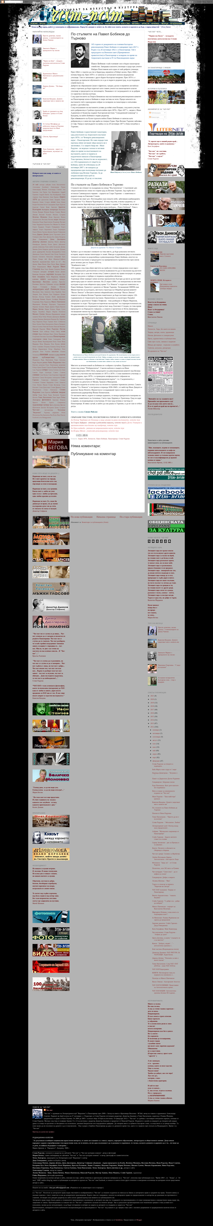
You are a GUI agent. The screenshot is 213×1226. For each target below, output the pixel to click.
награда (35, 319)
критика (54, 282)
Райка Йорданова (54, 362)
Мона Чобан (42, 317)
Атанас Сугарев (44, 202)
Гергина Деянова (47, 232)
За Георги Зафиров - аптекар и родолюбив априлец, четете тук (98, 423)
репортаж (42, 365)
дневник (35, 247)
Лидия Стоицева (40, 287)
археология (44, 199)
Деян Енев (42, 237)
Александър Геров (58, 187)
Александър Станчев (55, 189)
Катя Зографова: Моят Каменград (164, 929)
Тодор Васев (42, 395)
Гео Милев (54, 224)
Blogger (139, 1220)
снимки (36, 375)
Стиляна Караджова (46, 382)
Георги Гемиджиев (53, 227)
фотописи (46, 400)
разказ (45, 362)
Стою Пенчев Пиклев (40, 385)
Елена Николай (45, 254)
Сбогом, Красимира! (50, 137)
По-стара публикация (131, 516)
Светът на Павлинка (158, 266)
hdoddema (119, 1220)
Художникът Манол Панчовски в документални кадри (53, 76)
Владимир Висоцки (59, 222)
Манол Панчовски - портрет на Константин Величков (163, 908)
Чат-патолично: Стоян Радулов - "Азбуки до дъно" (164, 933)
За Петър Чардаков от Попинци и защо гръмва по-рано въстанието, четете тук (105, 420)
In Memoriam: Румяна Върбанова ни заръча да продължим (165, 919)
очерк (35, 334)
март (155, 757)
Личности (91, 439)
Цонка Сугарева (60, 407)
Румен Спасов (47, 367)
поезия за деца (54, 355)
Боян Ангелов (51, 207)
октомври (156, 733)
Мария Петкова (50, 309)
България (37, 209)
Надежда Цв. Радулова (58, 319)
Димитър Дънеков (40, 242)
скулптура (48, 372)
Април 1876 (82, 439)
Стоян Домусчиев (44, 387)
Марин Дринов (50, 307)
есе (46, 259)
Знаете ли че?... (56, 262)
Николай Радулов (39, 329)
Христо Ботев (39, 402)
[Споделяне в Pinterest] (86, 435)
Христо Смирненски (57, 402)
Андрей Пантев (44, 194)
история (51, 272)
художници (38, 405)
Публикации (156, 113)
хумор (46, 405)
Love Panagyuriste (45, 417)
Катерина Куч (60, 274)
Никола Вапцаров (59, 324)
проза (35, 357)
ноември (156, 730)
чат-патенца (48, 410)
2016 (152, 713)
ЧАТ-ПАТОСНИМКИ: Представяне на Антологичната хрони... (165, 986)
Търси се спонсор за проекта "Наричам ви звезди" (163, 885)
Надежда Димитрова (44, 319)
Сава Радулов (37, 370)
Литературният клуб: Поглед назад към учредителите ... (165, 827)
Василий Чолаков (45, 214)
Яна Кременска (45, 415)
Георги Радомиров (59, 229)
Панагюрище (113, 439)
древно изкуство (54, 249)
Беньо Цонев (61, 202)
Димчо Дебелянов (59, 244)
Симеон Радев (38, 372)
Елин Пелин (54, 254)
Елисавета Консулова (46, 256)
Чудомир (47, 412)
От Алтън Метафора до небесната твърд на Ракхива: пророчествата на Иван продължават (53, 127)
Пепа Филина (55, 344)
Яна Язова (53, 415)
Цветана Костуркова (47, 407)
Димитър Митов (53, 242)
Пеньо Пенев (57, 341)
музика (62, 317)
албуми (48, 185)
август (155, 740)
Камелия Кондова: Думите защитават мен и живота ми (53, 100)
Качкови (62, 277)
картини (50, 274)
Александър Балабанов (41, 187)
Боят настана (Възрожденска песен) (165, 949)
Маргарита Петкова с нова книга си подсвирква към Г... (165, 913)
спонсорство (56, 377)
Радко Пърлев (37, 362)
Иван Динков (60, 264)
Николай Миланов (59, 326)
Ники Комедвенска (48, 324)
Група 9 (56, 232)
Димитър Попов (46, 244)
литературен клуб (41, 289)
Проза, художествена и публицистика (162, 339)
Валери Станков (55, 212)
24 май (35, 185)
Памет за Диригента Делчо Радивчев (166, 779)
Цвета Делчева (55, 405)
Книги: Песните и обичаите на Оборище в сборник (163, 849)
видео (56, 219)
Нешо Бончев (37, 324)
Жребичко (36, 262)
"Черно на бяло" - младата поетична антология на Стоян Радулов (54, 63)
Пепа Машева (45, 344)
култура (56, 284)
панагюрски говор (40, 339)
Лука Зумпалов (45, 292)
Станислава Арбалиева (49, 380)
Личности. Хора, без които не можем (162, 329)
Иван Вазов (42, 264)
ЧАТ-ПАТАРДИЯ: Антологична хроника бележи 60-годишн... (164, 992)
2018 (152, 706)
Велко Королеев (54, 217)
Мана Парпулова (45, 302)
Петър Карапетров (40, 349)
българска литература (50, 209)
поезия (44, 354)
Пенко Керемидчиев (45, 341)
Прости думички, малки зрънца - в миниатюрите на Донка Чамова (53, 38)
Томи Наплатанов (45, 397)
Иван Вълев (51, 264)
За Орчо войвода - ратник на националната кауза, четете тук (98, 428)
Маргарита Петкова (40, 304)
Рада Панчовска (47, 360)
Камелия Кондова (39, 274)
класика (35, 279)
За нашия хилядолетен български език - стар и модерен (167, 680)
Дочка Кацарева (43, 249)
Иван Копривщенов (39, 266)
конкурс (62, 279)
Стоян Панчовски (50, 390)
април (155, 754)
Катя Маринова (52, 277)
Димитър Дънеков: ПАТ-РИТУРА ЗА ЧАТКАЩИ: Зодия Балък (166, 954)
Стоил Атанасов (60, 382)
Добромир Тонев (43, 247)
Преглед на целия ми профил (43, 1132)
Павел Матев (54, 334)
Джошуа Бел (51, 237)
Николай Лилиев (48, 326)
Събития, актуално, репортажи (159, 348)
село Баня (62, 370)
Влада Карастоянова (46, 222)
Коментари (155, 117)
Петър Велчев (60, 346)
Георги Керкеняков (45, 229)
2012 (152, 727)
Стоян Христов (45, 392)
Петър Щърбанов (54, 349)
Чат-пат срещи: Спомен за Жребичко (166, 854)
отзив (63, 331)
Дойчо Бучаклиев (54, 247)
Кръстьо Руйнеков (46, 284)
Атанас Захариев (54, 199)
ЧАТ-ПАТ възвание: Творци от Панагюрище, (164, 891)
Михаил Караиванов (53, 314)
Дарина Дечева (43, 234)
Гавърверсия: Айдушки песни (163, 782)
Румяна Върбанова (58, 367)
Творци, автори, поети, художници (161, 332)
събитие (54, 392)
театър (35, 395)
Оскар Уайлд (55, 331)
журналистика (45, 262)
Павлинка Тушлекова (46, 336)
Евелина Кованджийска (53, 252)
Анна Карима (54, 197)
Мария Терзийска (39, 311)
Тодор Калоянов (53, 395)
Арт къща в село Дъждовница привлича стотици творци (168, 286)
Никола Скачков (38, 326)
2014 (152, 720)
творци (62, 392)
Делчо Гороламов (55, 234)
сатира (45, 370)
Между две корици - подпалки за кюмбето (163, 345)
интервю (44, 272)
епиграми (57, 257)
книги (43, 279)
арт (39, 200)
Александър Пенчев (40, 189)
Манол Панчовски (58, 302)
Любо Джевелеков (58, 297)
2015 (152, 716)
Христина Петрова (59, 400)
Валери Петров (43, 212)
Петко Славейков (38, 346)
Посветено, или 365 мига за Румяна (165, 868)
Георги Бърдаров (38, 227)
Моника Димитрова (53, 317)
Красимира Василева (41, 282)
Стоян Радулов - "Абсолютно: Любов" (166, 822)
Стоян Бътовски (54, 385)
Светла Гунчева (53, 370)
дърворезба (41, 252)
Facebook (35, 417)
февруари (156, 761)
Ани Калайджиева (55, 194)
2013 (152, 723)
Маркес (48, 311)
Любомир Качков (39, 299)
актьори (42, 184)
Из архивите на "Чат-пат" (157, 351)
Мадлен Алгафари (52, 299)
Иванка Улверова (54, 269)
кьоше (62, 284)
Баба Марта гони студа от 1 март (164, 769)
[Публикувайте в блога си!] (79, 435)
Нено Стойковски (59, 321)
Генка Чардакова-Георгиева (41, 224)
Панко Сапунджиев (54, 339)
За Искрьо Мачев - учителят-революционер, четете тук (95, 431)
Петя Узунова (45, 351)
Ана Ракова (43, 192)
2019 (152, 703)
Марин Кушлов (60, 307)
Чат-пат (36, 410)
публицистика (48, 357)
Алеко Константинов (58, 184)
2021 (152, 696)
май (154, 751)
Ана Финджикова (54, 192)
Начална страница (106, 516)
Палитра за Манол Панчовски (163, 978)
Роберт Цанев (37, 367)
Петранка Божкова (50, 346)
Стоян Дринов (56, 387)
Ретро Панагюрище (51, 365)
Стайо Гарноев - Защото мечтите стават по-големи (164, 838)
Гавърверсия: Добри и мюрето (163, 877)
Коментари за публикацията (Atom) (95, 522)
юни (154, 747)
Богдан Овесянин (38, 204)
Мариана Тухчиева (38, 307)
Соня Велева (44, 375)
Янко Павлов (61, 415)
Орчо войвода (44, 331)
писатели (55, 351)
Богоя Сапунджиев (49, 204)
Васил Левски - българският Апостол (166, 982)
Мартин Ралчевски (58, 311)
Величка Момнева (40, 217)
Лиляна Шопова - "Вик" (161, 881)
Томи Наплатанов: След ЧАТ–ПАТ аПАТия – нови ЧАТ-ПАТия (165, 965)
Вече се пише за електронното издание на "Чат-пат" (163, 792)
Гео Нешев (61, 224)
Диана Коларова (60, 237)
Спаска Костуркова (46, 377)
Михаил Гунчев (39, 314)
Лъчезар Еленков (44, 297)
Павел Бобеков (101, 439)
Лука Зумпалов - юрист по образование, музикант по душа (53, 151)
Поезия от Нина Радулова (161, 813)
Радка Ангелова (59, 360)
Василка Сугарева (59, 214)
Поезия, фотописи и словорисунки (161, 335)
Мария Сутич (60, 309)
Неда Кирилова (38, 321)
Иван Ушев (44, 269)
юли (154, 744)
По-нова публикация (81, 516)
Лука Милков (43, 294)
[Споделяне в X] (82, 435)
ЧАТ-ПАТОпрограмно (160, 969)
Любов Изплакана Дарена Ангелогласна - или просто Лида (165, 858)
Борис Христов (60, 204)
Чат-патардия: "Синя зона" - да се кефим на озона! (164, 873)
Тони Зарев (56, 397)
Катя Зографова (39, 277)
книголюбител (53, 279)
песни (63, 344)
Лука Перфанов (54, 294)
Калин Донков (60, 271)
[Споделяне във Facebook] (84, 435)
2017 (152, 710)
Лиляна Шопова (58, 287)
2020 (152, 699)
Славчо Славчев (59, 372)
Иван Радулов (53, 267)
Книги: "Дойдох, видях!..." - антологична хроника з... (163, 944)
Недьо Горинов (48, 321)
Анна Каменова (44, 197)
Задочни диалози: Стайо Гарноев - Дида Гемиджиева (165, 924)
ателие (53, 202)
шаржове (56, 412)
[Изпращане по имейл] (77, 435)
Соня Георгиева (53, 375)
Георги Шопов (37, 232)
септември (157, 737)
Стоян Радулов (124, 439)
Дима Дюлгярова (57, 239)
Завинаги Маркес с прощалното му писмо (51, 49)
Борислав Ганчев (38, 207)
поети (62, 354)
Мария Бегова (38, 309)
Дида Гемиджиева (40, 239)
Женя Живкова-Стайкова (57, 259)
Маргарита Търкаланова (57, 304)
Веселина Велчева (47, 219)
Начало (150, 326)
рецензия (62, 365)
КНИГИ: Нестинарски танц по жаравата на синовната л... (163, 974)
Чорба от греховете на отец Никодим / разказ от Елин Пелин (53, 113)
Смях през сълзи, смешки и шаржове (162, 342)
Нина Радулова (52, 329)
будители (62, 207)
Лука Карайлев (56, 292)
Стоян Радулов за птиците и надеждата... (162, 765)
